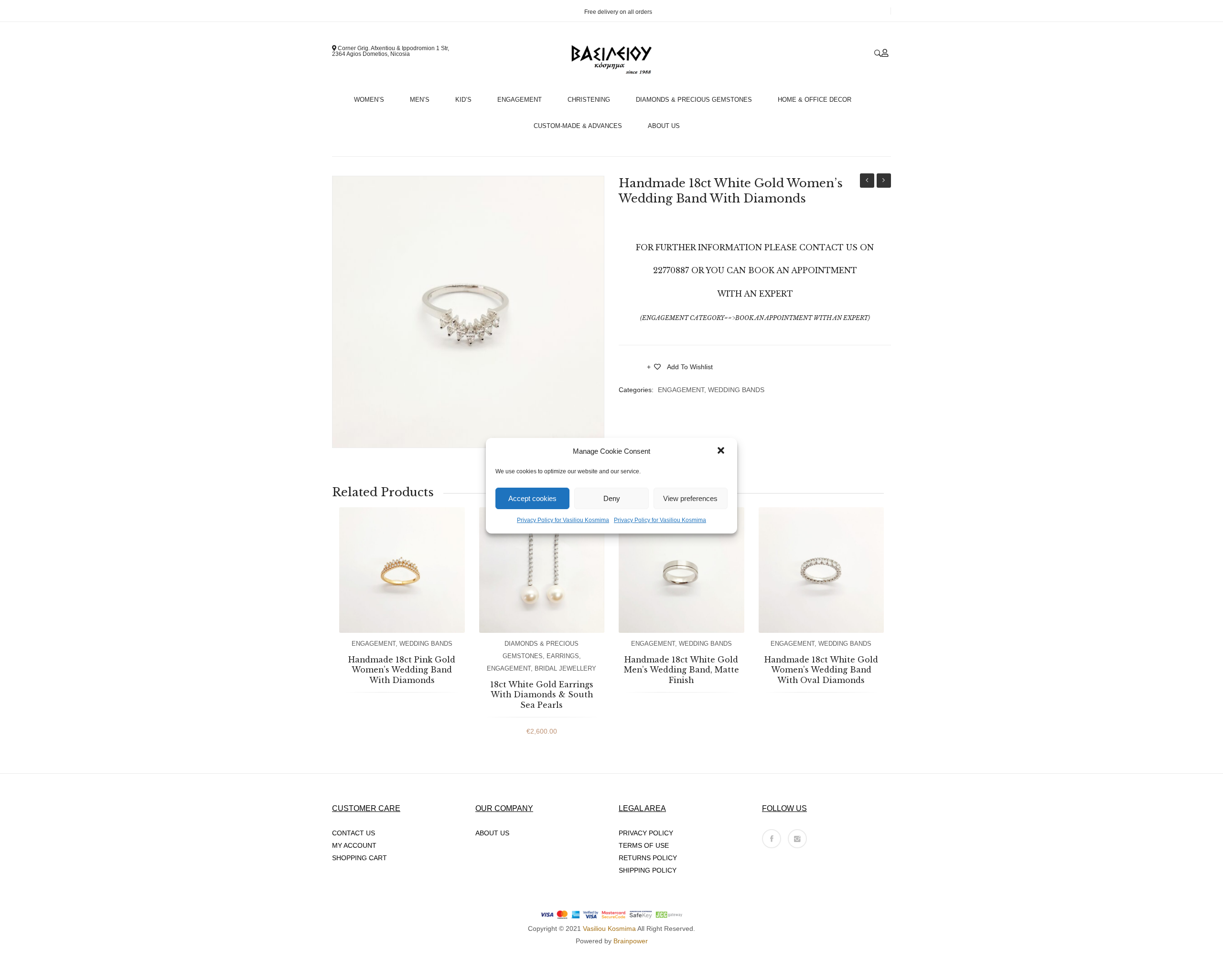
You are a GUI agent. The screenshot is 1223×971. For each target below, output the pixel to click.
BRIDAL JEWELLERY (565, 668)
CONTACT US (353, 833)
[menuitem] (373, 97)
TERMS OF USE (644, 845)
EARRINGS (563, 656)
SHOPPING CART (359, 858)
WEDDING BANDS (736, 390)
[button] (722, 451)
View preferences (690, 498)
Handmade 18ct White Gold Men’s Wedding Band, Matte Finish (867, 182)
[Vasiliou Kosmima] (611, 59)
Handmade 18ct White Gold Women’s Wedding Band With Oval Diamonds (884, 182)
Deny (611, 498)
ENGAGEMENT (681, 390)
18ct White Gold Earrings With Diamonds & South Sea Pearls (541, 695)
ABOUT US (492, 833)
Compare (633, 369)
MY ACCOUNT (354, 845)
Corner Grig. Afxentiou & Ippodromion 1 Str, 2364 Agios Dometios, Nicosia (390, 51)
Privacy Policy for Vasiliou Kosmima (563, 520)
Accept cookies (532, 498)
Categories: (636, 390)
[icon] (771, 838)
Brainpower (630, 941)
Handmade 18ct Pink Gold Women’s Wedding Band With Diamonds (401, 670)
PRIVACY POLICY (646, 833)
